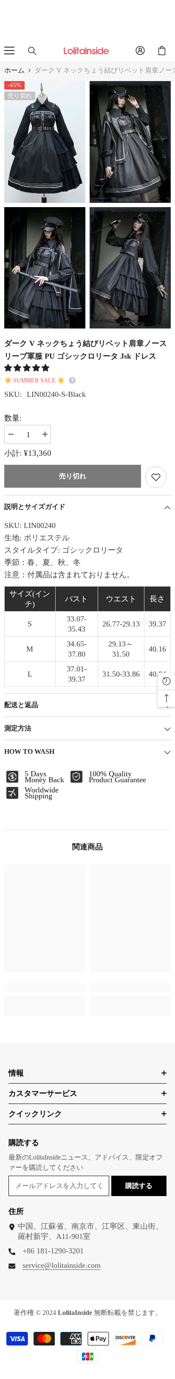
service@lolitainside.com (62, 1265)
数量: (13, 418)
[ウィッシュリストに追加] (156, 477)
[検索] (32, 51)
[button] (27, 368)
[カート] (162, 50)
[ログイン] (140, 50)
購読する (138, 1185)
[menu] (9, 50)
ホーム (14, 70)
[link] (44, 987)
